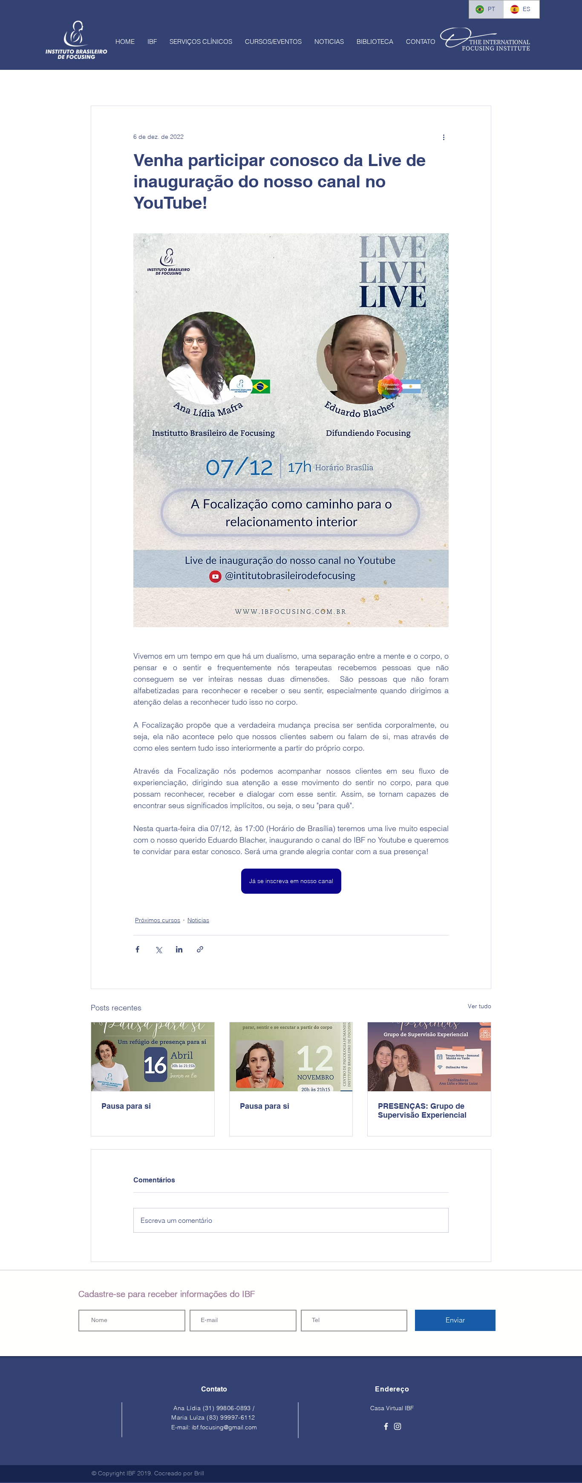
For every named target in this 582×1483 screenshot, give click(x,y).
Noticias (198, 920)
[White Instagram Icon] (397, 1426)
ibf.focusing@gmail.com (224, 1427)
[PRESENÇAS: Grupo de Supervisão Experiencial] (429, 1056)
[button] (152, 41)
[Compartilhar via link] (200, 949)
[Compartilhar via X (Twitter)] (158, 949)
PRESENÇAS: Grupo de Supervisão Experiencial (422, 1110)
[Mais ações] (443, 137)
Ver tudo (479, 1006)
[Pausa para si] (152, 1056)
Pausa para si (126, 1105)
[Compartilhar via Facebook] (137, 949)
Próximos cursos (157, 920)
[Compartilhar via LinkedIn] (179, 949)
